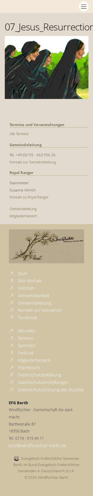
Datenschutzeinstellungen (42, 382)
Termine (25, 338)
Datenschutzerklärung (39, 375)
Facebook (27, 317)
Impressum (28, 367)
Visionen (25, 288)
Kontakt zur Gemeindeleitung (33, 162)
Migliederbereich (34, 360)
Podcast (25, 353)
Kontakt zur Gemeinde (39, 310)
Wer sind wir (29, 280)
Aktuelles (26, 331)
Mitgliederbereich (23, 215)
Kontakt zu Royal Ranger (29, 197)
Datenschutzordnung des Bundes (50, 389)
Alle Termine (19, 133)
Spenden (26, 345)
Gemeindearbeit (33, 295)
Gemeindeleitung (23, 208)
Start (22, 273)
